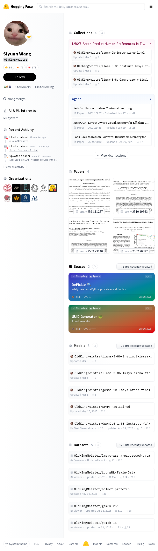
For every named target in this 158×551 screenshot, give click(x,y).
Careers (74, 544)
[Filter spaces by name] (95, 266)
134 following (44, 87)
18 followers (22, 87)
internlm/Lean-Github (23, 150)
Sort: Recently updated (137, 266)
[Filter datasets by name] (98, 445)
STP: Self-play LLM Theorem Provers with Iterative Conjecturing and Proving (33, 159)
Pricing (140, 544)
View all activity (15, 167)
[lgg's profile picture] (7, 86)
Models (97, 544)
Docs (152, 544)
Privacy (48, 544)
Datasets (112, 544)
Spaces (126, 544)
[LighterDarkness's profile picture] (10, 86)
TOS (36, 544)
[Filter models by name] (95, 345)
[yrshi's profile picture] (5, 86)
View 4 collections (113, 155)
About (60, 544)
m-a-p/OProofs (18, 140)
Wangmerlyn (16, 99)
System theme (18, 544)
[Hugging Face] (86, 544)
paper (26, 156)
